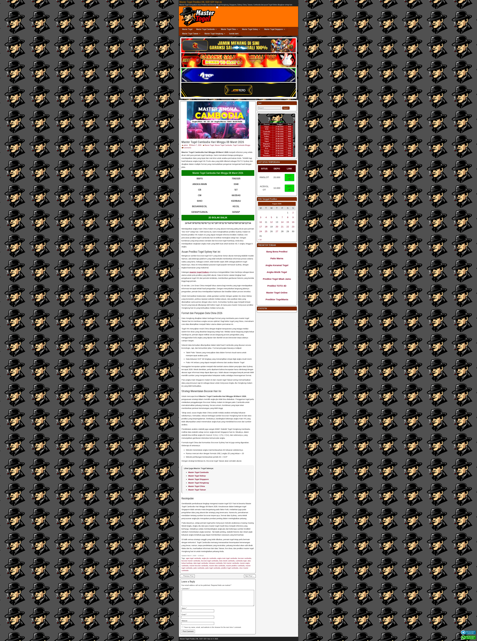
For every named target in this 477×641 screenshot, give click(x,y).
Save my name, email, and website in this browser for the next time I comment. (212, 627)
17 (260, 226)
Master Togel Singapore (273, 29)
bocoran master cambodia (190, 561)
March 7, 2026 (196, 145)
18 (266, 226)
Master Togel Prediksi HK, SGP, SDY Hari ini (200, 1)
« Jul (259, 240)
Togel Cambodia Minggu (241, 145)
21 (282, 226)
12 (271, 222)
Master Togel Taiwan (190, 33)
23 (293, 226)
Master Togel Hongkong (213, 33)
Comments (187, 148)
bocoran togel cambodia (209, 561)
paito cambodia (198, 568)
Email (184, 614)
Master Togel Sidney (250, 29)
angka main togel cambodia (227, 558)
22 (287, 226)
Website (184, 621)
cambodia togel (241, 561)
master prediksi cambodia (235, 566)
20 (277, 226)
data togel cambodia (200, 563)
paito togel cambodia (212, 568)
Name (184, 608)
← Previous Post (187, 576)
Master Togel (187, 29)
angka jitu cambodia (209, 558)
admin (185, 145)
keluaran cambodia (215, 563)
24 (260, 231)
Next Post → (250, 576)
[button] (289, 177)
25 (266, 231)
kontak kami (233, 33)
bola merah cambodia (227, 561)
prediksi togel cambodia (229, 568)
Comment (186, 589)
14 (282, 222)
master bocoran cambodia (198, 566)
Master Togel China (228, 29)
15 (287, 222)
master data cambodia (217, 566)
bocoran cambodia (244, 558)
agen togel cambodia (193, 558)
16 (293, 222)
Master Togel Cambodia (205, 29)
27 (277, 231)
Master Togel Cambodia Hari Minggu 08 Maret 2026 (212, 142)
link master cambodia (231, 563)
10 (260, 222)
